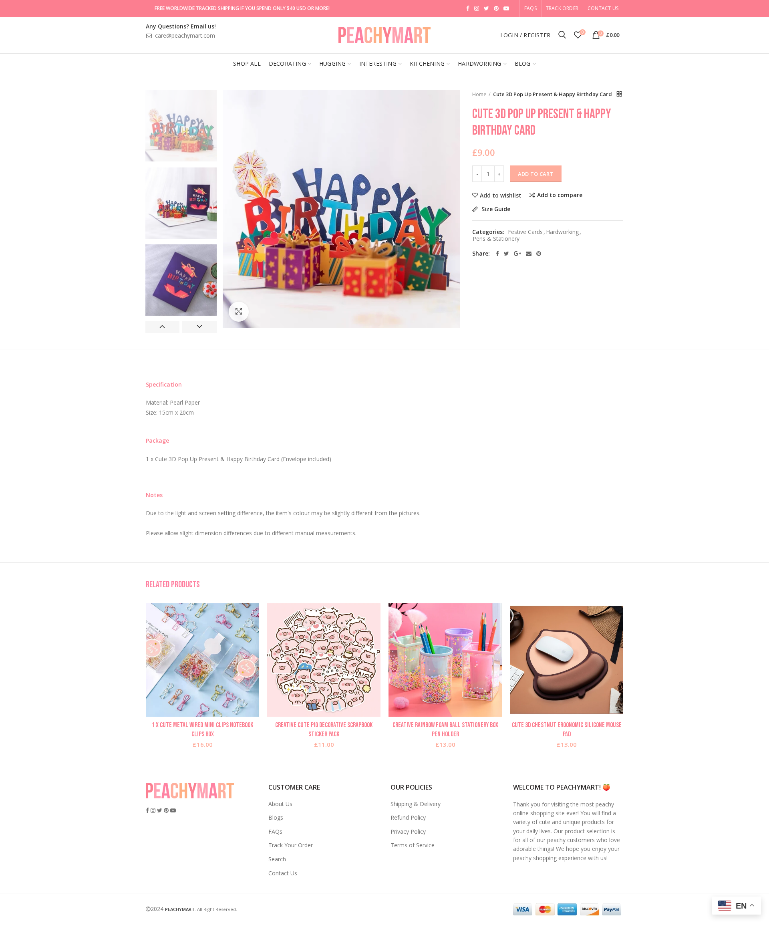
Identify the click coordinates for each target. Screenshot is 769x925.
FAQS (530, 8)
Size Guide (495, 209)
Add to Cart (536, 173)
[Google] (517, 253)
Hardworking (562, 232)
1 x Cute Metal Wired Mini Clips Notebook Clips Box (202, 729)
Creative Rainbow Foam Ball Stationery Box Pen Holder (445, 729)
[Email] (528, 253)
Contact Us (603, 8)
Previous (162, 327)
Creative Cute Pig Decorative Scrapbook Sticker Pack (323, 729)
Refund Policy (408, 817)
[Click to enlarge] (239, 312)
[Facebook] (497, 253)
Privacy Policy (408, 831)
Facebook (468, 8)
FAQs (275, 831)
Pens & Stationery (496, 239)
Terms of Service (413, 845)
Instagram (476, 8)
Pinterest (496, 8)
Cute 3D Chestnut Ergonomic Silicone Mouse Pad (567, 729)
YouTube (506, 8)
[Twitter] (506, 253)
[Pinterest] (539, 253)
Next (199, 327)
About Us (280, 804)
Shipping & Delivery (416, 804)
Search (277, 859)
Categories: (488, 232)
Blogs (275, 817)
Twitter (486, 8)
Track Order (562, 8)
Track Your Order (290, 845)
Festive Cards (525, 232)
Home (479, 94)
